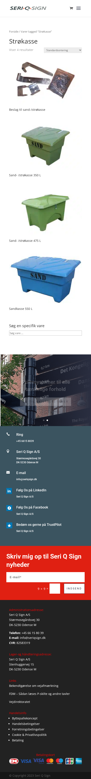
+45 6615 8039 (25, 441)
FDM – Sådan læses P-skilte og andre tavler (39, 694)
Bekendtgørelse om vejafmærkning (33, 686)
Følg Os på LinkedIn (31, 490)
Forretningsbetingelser (28, 729)
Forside (13, 31)
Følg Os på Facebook (32, 507)
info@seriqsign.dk (26, 479)
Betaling (18, 740)
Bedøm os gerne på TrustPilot (38, 525)
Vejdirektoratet (19, 702)
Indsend (74, 588)
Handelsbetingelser (26, 724)
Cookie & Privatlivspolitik (29, 735)
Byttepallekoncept (24, 718)
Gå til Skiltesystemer (46, 397)
